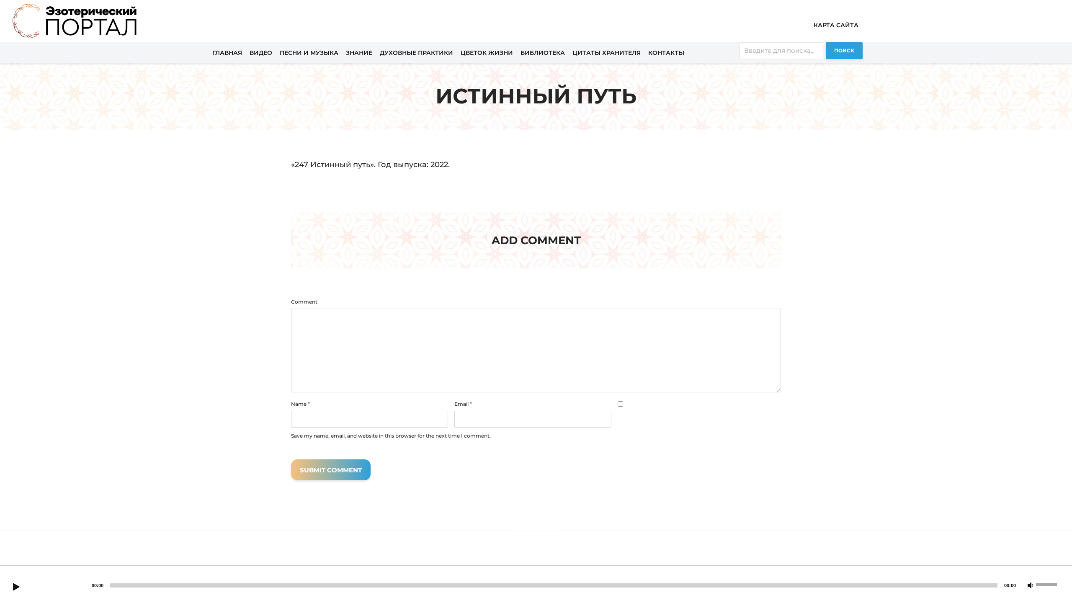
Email (463, 404)
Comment (304, 301)
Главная (227, 53)
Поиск (844, 50)
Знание (359, 53)
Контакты (666, 53)
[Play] (16, 587)
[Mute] (1030, 586)
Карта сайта (836, 25)
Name (300, 404)
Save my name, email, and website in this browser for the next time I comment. (391, 435)
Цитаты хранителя (606, 53)
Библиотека (543, 53)
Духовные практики (416, 53)
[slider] (1047, 583)
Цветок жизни (487, 53)
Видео (261, 53)
